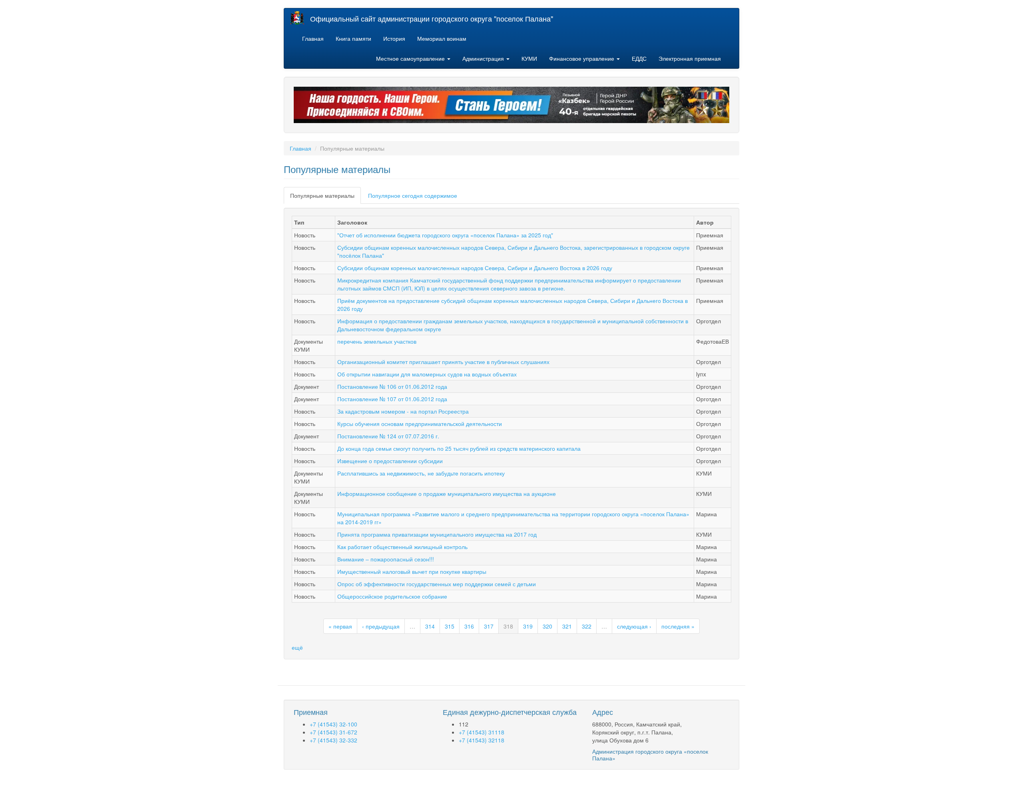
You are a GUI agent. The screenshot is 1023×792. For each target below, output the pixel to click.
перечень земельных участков (376, 341)
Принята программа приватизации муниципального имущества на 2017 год (437, 534)
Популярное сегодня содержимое (412, 195)
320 (547, 626)
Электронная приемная (690, 58)
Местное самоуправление (411, 58)
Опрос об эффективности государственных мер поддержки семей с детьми (436, 584)
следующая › (634, 626)
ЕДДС (639, 58)
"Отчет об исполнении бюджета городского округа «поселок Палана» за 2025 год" (445, 235)
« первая (340, 626)
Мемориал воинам (441, 38)
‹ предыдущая (381, 626)
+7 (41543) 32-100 (333, 724)
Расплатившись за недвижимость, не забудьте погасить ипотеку (421, 473)
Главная (313, 38)
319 (528, 626)
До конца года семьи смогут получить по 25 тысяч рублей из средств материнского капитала (459, 448)
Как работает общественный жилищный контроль (402, 547)
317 (489, 626)
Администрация (484, 58)
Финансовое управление (582, 58)
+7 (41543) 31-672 (333, 732)
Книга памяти (353, 38)
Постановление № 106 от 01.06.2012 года (392, 386)
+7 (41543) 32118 (481, 740)
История (394, 38)
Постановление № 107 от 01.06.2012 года (392, 399)
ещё (297, 647)
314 (430, 626)
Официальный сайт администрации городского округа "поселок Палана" (431, 18)
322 (586, 626)
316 (469, 626)
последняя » (678, 626)
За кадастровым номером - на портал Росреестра (403, 411)
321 (567, 626)
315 (449, 626)
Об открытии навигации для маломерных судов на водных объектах (427, 374)
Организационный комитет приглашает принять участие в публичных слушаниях (443, 362)
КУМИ (529, 58)
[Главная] (300, 18)
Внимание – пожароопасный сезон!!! (385, 559)
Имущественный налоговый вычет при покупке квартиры (411, 571)
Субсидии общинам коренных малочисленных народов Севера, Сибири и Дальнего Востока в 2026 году (474, 268)
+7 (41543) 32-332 (333, 740)
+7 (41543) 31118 (481, 732)
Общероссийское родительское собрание (392, 596)
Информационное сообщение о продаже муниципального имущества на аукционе (446, 493)
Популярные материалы (325, 197)
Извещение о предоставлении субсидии (390, 461)
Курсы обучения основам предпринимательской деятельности (419, 424)
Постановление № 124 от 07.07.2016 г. (388, 436)
